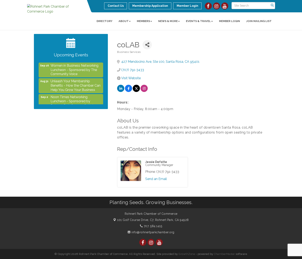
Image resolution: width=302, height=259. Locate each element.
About (124, 21)
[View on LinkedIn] (120, 91)
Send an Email (156, 179)
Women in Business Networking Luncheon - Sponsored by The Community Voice (74, 68)
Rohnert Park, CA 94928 (153, 220)
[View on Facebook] (128, 91)
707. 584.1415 (152, 226)
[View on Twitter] (136, 91)
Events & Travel (198, 21)
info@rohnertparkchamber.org (152, 232)
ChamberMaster (224, 254)
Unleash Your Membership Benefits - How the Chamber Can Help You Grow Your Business (75, 83)
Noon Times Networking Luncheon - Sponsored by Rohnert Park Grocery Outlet (72, 99)
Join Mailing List (259, 21)
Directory (104, 21)
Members (143, 21)
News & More (168, 21)
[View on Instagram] (144, 91)
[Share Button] (147, 44)
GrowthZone (187, 254)
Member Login (229, 21)
